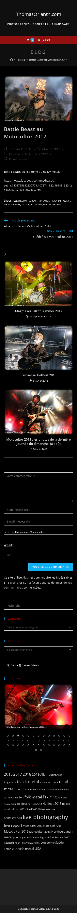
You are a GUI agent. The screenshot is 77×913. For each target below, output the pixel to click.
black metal (28, 781)
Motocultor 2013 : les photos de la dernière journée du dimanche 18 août (38, 441)
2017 (19, 200)
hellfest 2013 (35, 803)
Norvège (57, 831)
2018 (27, 774)
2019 (36, 774)
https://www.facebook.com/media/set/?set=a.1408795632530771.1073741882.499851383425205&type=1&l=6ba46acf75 (38, 185)
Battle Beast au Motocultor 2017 (48, 60)
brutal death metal (48, 782)
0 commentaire (20, 159)
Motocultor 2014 (53, 826)
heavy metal (58, 200)
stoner (51, 842)
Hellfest (22, 804)
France (50, 797)
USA (38, 848)
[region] (38, 720)
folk (21, 797)
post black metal (30, 837)
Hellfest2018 (34, 809)
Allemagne (48, 774)
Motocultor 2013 (32, 826)
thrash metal (24, 848)
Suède (59, 842)
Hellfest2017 (18, 809)
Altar (59, 774)
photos (17, 837)
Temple (9, 849)
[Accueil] (11, 60)
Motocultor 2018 (40, 831)
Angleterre (10, 782)
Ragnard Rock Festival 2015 (54, 837)
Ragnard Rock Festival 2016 (20, 842)
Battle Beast (30, 200)
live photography (45, 817)
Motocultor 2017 (36, 154)
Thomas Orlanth (20, 149)
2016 (8, 774)
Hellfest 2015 (52, 803)
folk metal (33, 797)
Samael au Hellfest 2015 (38, 375)
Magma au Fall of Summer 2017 (38, 311)
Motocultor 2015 (16, 831)
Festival (14, 154)
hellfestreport (13, 818)
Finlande (44, 200)
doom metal (22, 789)
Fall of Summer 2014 (41, 789)
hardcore (62, 797)
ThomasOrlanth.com (38, 14)
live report (13, 825)
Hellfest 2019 (48, 809)
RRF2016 (41, 842)
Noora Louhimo (52, 204)
